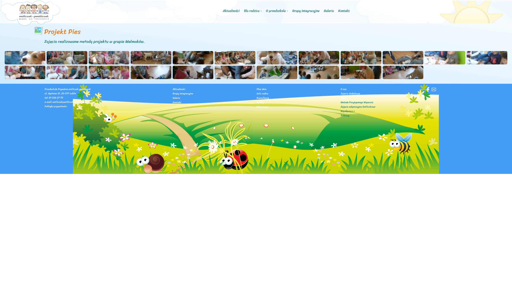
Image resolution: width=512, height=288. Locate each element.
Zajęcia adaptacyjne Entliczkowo (358, 107)
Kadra (344, 98)
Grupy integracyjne (305, 11)
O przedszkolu (276, 11)
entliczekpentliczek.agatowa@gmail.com (74, 102)
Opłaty (260, 103)
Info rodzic (262, 94)
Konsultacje (263, 98)
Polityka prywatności (56, 107)
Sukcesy (345, 116)
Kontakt (344, 11)
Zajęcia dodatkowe (350, 94)
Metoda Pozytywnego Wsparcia (357, 103)
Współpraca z (348, 111)
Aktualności (231, 11)
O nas (344, 89)
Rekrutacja (262, 107)
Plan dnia (261, 89)
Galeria (329, 11)
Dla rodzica (252, 11)
